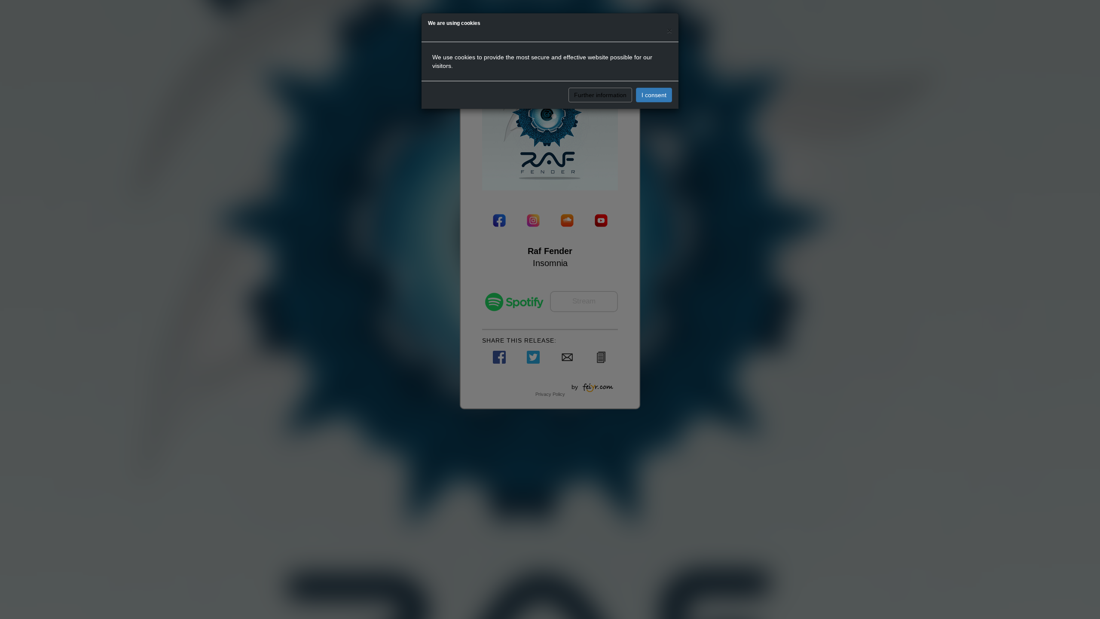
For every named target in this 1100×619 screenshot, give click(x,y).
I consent (654, 95)
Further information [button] (600, 95)
